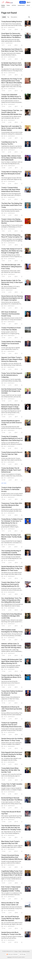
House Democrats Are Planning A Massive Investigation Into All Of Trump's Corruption (12, 298)
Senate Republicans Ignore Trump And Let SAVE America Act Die (11, 422)
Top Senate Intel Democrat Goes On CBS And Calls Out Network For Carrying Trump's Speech (11, 827)
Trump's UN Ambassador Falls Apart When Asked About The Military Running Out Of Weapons (11, 661)
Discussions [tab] (14, 17)
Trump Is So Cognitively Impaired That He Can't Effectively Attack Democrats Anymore (11, 725)
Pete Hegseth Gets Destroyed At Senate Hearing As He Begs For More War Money (11, 754)
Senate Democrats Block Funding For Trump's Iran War (11, 933)
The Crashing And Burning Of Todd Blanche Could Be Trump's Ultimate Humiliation (11, 552)
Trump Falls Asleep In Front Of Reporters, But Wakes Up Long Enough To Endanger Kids (11, 251)
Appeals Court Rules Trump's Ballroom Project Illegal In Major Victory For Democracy (12, 359)
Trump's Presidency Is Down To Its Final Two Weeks (11, 329)
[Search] (29, 17)
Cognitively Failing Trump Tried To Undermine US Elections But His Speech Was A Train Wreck (11, 873)
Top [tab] (8, 17)
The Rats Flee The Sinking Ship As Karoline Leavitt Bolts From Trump (11, 205)
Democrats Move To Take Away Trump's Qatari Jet (10, 903)
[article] (16, 25)
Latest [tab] (4, 17)
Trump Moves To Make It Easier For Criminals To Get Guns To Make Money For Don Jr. (12, 521)
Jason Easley (11, 27)
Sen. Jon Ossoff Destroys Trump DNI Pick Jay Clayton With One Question (10, 918)
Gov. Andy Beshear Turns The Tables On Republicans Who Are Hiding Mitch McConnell (11, 600)
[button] (3, 5)
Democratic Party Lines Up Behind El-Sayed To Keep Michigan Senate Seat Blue (10, 407)
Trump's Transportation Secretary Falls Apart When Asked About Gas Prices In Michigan (10, 189)
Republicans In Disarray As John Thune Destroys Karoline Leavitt (11, 709)
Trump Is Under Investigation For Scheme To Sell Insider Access (11, 489)
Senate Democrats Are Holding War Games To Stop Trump (12, 739)
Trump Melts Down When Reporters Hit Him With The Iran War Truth (10, 770)
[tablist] (9, 17)
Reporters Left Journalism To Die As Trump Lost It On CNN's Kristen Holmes (11, 128)
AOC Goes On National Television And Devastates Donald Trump (10, 314)
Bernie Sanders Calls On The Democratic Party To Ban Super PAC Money (12, 282)
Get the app (22, 954)
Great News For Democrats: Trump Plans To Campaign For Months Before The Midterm (11, 35)
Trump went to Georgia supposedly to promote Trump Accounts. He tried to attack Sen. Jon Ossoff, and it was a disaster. (12, 729)
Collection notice (26, 951)
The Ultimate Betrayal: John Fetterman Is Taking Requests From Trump (11, 266)
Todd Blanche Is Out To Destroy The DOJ (9, 143)
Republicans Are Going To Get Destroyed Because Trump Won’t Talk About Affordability (11, 81)
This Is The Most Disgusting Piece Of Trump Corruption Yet (11, 236)
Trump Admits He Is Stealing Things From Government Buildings (11, 343)
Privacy (16, 951)
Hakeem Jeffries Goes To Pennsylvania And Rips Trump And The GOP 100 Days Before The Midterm (11, 646)
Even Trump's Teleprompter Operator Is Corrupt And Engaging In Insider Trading (11, 889)
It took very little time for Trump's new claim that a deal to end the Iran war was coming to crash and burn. (11, 459)
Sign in (28, 2)
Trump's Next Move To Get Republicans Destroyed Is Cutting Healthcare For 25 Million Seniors (10, 584)
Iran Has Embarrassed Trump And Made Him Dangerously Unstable (11, 391)
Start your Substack (13, 954)
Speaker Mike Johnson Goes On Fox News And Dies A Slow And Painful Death (11, 158)
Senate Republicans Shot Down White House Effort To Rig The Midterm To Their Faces (12, 568)
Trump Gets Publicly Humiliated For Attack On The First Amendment (12, 693)
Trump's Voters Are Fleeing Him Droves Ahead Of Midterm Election (11, 221)
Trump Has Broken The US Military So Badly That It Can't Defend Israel (11, 470)
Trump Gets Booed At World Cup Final (11, 813)
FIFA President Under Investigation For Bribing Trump (12, 631)
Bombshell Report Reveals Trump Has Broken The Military (11, 799)
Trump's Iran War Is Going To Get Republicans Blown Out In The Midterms (11, 677)
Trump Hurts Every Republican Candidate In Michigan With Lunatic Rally (11, 616)
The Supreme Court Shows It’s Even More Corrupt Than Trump (12, 50)
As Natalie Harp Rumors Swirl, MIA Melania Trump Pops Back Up (11, 65)
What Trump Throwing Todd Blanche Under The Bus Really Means (11, 537)
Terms (19, 951)
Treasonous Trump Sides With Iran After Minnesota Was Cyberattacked (11, 505)
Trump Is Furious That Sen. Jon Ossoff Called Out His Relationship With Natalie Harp (11, 112)
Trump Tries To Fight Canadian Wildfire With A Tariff (11, 785)
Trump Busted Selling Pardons (11, 21)
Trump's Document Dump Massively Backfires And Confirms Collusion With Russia (11, 857)
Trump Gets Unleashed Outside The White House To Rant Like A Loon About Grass (11, 96)
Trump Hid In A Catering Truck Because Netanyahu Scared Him (11, 173)
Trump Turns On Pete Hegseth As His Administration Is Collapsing (11, 375)
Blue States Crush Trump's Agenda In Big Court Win (10, 842)
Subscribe (22, 2)
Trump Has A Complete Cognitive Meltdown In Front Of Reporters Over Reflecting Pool (12, 438)
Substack (9, 957)
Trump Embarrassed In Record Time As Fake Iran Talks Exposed (11, 454)
